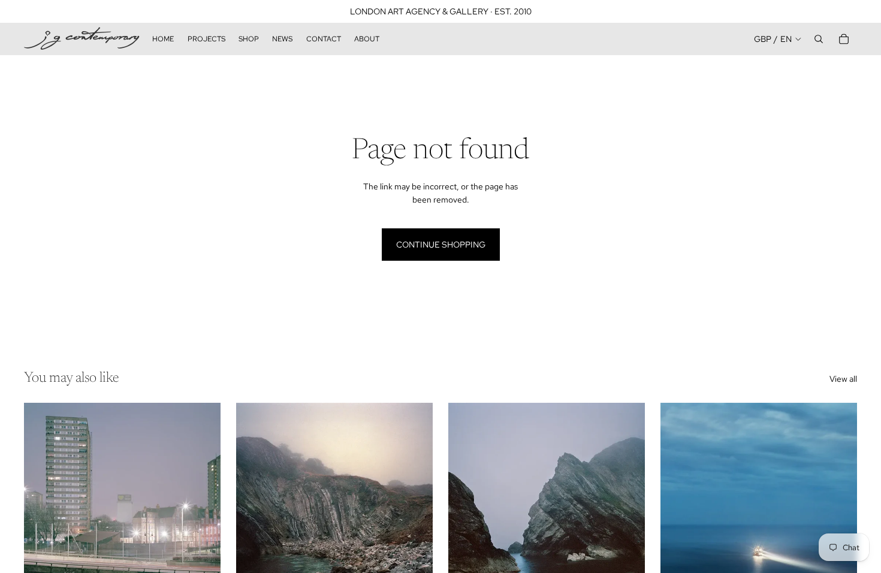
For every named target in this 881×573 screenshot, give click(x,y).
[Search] (818, 39)
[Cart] (844, 39)
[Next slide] (203, 525)
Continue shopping (440, 244)
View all (843, 378)
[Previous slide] (42, 525)
